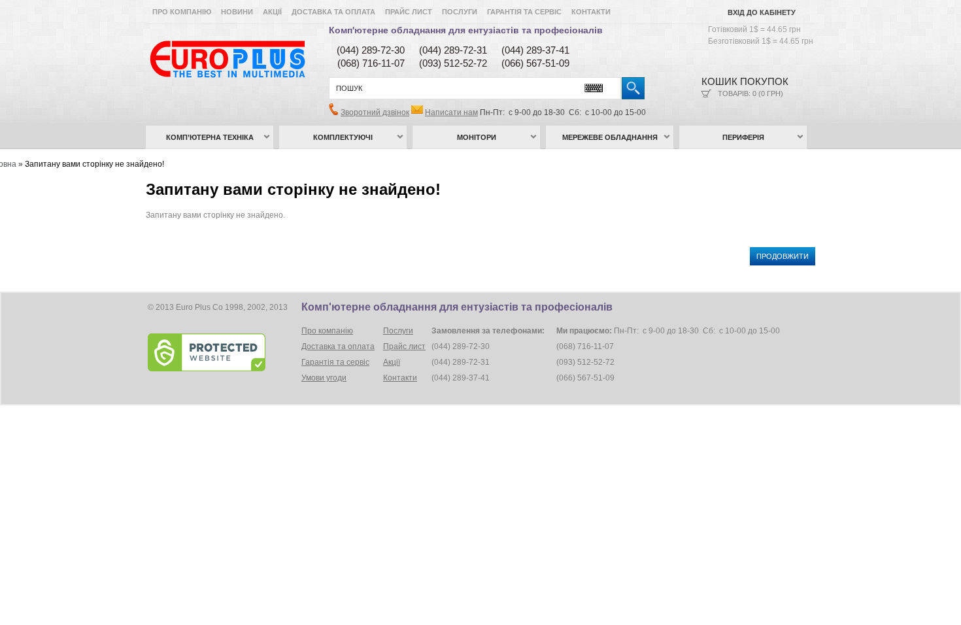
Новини (237, 12)
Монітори (476, 137)
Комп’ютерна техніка (210, 137)
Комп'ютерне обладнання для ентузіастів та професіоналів (466, 30)
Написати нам (451, 112)
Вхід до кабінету (762, 12)
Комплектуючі (343, 137)
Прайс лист (408, 12)
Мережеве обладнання (610, 137)
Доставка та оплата (333, 12)
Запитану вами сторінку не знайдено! (94, 164)
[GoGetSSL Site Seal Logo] (223, 352)
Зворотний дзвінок (375, 112)
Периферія (743, 137)
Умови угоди (323, 377)
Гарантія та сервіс (524, 12)
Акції (272, 12)
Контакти (591, 12)
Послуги (459, 12)
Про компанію (181, 12)
